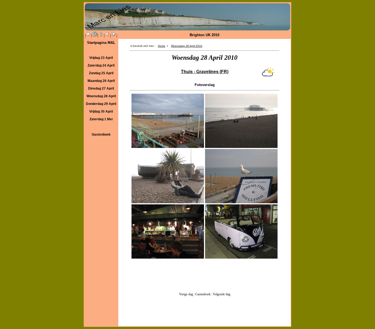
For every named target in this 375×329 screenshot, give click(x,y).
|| (88, 35)
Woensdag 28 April (101, 96)
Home (161, 45)
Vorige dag (186, 294)
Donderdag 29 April (101, 104)
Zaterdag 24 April (101, 65)
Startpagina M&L (101, 43)
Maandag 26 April (101, 81)
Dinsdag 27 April (101, 88)
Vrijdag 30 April (101, 111)
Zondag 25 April (101, 73)
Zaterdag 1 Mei (101, 119)
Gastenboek (203, 294)
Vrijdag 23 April (101, 58)
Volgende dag (221, 294)
